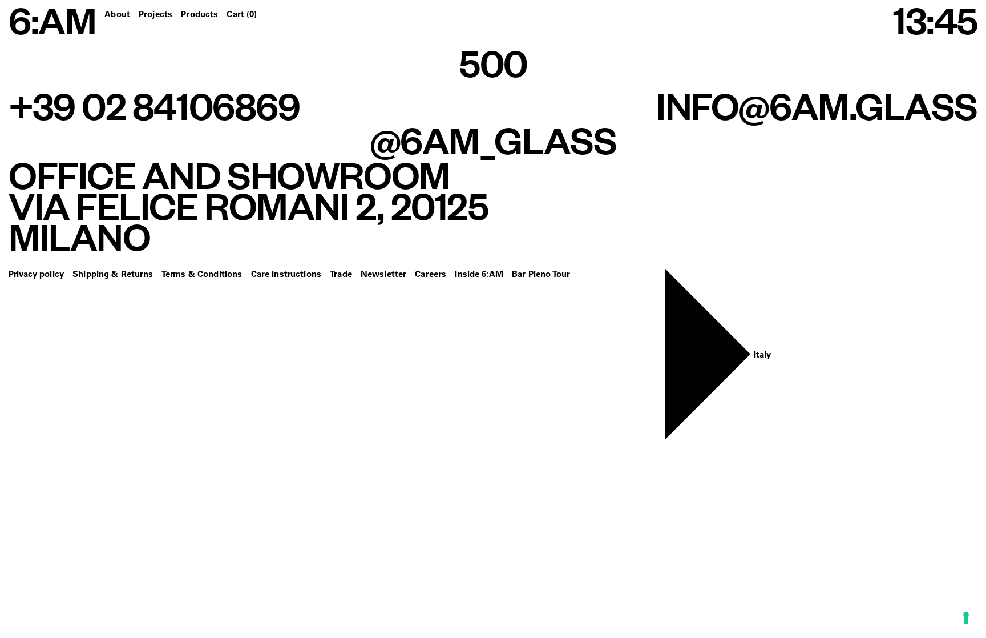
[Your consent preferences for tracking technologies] (966, 618)
